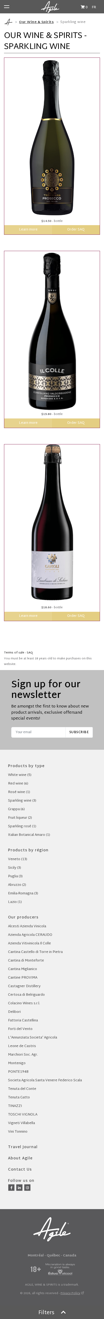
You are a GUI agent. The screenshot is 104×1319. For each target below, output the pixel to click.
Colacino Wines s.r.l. (24, 1003)
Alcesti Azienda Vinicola (27, 926)
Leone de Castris (22, 1046)
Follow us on (21, 1181)
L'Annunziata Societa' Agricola (32, 1038)
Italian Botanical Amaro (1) (29, 835)
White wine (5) (19, 775)
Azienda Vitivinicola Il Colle (29, 943)
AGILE (29, 1284)
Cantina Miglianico (22, 969)
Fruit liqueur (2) (20, 818)
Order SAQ (76, 229)
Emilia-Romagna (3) (23, 893)
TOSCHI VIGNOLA (22, 1115)
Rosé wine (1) (19, 792)
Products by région (28, 850)
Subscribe (79, 732)
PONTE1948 (18, 1072)
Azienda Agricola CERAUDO (30, 935)
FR (94, 7)
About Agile (20, 1158)
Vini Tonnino (17, 1132)
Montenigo (17, 1063)
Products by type (26, 766)
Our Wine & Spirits (36, 22)
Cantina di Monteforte (26, 960)
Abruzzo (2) (17, 885)
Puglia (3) (15, 876)
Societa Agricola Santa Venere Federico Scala (45, 1080)
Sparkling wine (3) (22, 801)
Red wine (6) (18, 783)
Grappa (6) (16, 809)
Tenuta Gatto (19, 1097)
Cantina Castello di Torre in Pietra (35, 952)
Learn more (28, 229)
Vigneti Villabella (21, 1123)
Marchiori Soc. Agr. (23, 1055)
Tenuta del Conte (22, 1089)
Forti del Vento (20, 1029)
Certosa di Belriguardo (26, 995)
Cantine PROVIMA (22, 978)
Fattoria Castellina (23, 1020)
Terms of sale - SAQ (18, 652)
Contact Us (20, 1169)
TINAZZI (15, 1106)
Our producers (23, 917)
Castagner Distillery (24, 986)
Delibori (14, 1012)
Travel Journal (23, 1147)
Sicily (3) (14, 868)
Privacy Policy (70, 1293)
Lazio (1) (15, 902)
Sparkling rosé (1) (22, 826)
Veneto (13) (17, 859)
